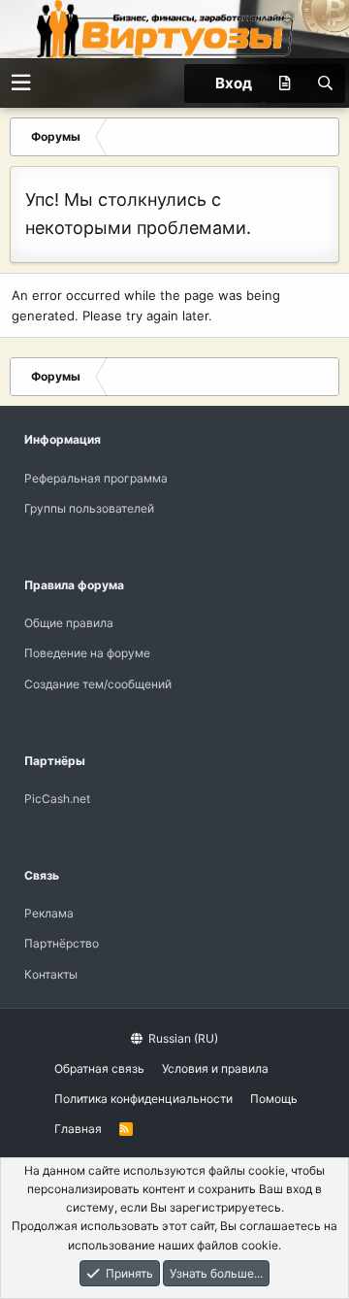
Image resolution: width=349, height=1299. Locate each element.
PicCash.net (57, 798)
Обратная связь (99, 1068)
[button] (21, 83)
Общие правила (68, 623)
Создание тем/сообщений (98, 684)
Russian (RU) (181, 1038)
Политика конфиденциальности (143, 1098)
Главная (78, 1128)
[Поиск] (324, 83)
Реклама (49, 913)
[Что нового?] (284, 83)
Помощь (274, 1098)
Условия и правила (215, 1068)
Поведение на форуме (87, 653)
